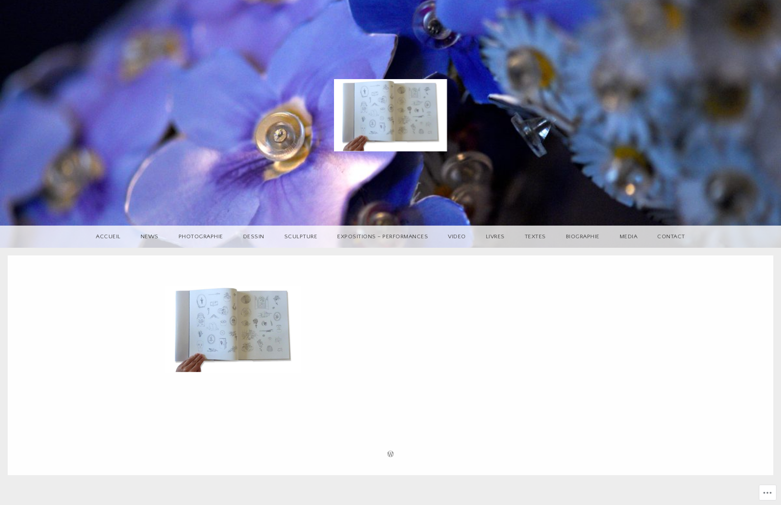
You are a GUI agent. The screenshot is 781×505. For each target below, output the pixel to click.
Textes (535, 236)
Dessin (253, 236)
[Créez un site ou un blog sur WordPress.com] (390, 455)
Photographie (201, 236)
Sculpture (301, 236)
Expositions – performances (382, 236)
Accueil (108, 236)
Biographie (583, 236)
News (150, 236)
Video (457, 236)
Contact (671, 236)
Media (629, 236)
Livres (495, 236)
